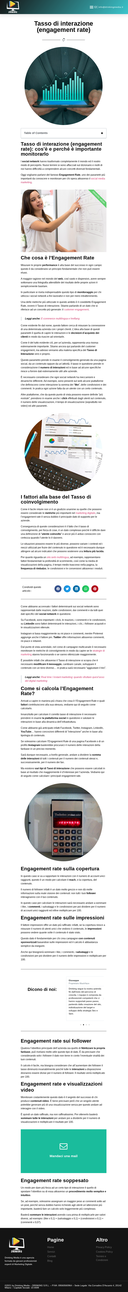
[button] (92, 7)
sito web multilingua (58, 557)
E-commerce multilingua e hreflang (60, 318)
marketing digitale (85, 513)
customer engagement (76, 309)
